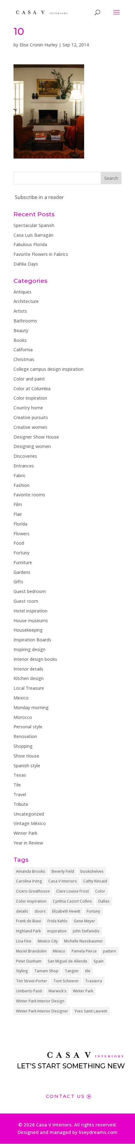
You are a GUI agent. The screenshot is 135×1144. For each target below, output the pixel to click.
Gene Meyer (84, 921)
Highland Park (28, 931)
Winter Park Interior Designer (42, 1011)
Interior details (28, 669)
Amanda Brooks (30, 871)
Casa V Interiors (62, 881)
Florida (20, 524)
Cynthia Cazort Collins (72, 901)
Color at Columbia (32, 388)
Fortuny (22, 553)
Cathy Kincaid (95, 881)
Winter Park (25, 833)
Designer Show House (36, 437)
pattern (109, 951)
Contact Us (65, 1096)
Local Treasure (29, 688)
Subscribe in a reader (39, 197)
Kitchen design (29, 678)
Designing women (32, 446)
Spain (99, 961)
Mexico (21, 698)
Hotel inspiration (30, 611)
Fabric (20, 475)
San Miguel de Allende (67, 961)
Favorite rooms (29, 495)
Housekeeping (28, 630)
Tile (17, 785)
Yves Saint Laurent (90, 1011)
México (59, 951)
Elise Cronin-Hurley (38, 45)
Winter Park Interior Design (40, 1001)
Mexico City (48, 941)
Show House (26, 756)
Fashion (22, 485)
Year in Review (28, 843)
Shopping (23, 746)
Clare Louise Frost (72, 891)
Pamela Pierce (84, 951)
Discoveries (25, 456)
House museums (31, 620)
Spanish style (27, 766)
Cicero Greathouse (33, 891)
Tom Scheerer (66, 981)
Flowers (22, 534)
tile (87, 971)
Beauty (21, 330)
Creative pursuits (31, 417)
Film (18, 504)
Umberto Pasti (29, 991)
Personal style (28, 727)
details (22, 911)
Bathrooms (25, 321)
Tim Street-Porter (31, 981)
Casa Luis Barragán (33, 235)
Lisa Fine (23, 941)
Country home (28, 408)
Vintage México (30, 823)
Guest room (26, 601)
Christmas (24, 359)
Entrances (24, 466)
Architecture (26, 301)
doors (40, 911)
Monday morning (31, 707)
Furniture (23, 562)
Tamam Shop (46, 971)
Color (100, 891)
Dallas (104, 901)
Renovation (25, 736)
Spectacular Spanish (34, 225)
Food (19, 543)
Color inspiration (30, 398)
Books (20, 340)
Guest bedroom (30, 591)
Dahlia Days (26, 264)
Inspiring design (30, 649)
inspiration (57, 931)
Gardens (22, 572)
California (23, 350)
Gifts (18, 582)
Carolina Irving (29, 881)
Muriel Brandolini (31, 951)
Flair (18, 514)
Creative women (30, 427)
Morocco (23, 717)
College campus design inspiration (49, 369)
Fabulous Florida (30, 244)
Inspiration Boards (32, 640)
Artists (20, 311)
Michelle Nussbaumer (83, 941)
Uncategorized (29, 814)
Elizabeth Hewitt (66, 911)
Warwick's (57, 991)
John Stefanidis (86, 931)
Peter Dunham (28, 961)
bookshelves (92, 871)
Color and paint (29, 379)
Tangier (72, 971)
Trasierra (93, 981)
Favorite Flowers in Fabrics (41, 254)
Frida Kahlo (57, 921)
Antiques (22, 292)
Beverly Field (62, 871)
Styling (22, 971)
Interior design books (35, 659)
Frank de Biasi (28, 921)
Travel (20, 794)
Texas (20, 775)
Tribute (21, 804)
